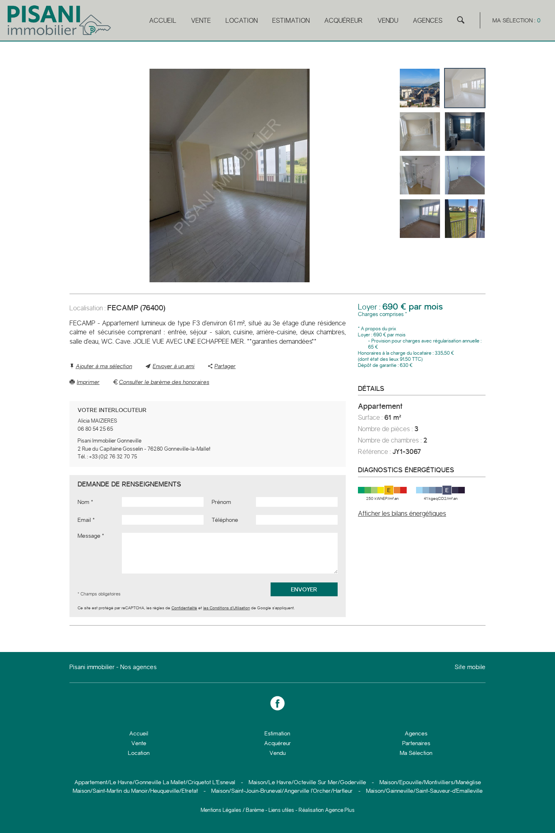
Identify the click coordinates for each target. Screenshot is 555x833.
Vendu (387, 20)
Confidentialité (184, 608)
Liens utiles (281, 810)
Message (89, 536)
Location (241, 20)
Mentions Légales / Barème (232, 810)
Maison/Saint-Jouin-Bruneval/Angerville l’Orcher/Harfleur (282, 790)
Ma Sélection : (516, 20)
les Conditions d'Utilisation (226, 608)
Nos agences (138, 667)
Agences (427, 20)
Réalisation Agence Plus (327, 810)
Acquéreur (343, 20)
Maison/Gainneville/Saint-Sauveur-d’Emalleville (424, 790)
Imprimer (88, 382)
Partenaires (416, 743)
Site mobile (470, 667)
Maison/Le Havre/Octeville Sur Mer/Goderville (307, 782)
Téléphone (225, 520)
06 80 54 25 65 (95, 429)
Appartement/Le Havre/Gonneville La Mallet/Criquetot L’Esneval (154, 782)
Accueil (162, 20)
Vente (201, 20)
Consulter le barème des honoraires (164, 382)
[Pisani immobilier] (60, 35)
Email (84, 520)
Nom (83, 502)
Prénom (221, 502)
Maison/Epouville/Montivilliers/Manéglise (430, 782)
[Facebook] (277, 703)
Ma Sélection (416, 753)
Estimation (291, 20)
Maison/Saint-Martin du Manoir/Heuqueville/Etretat (135, 790)
